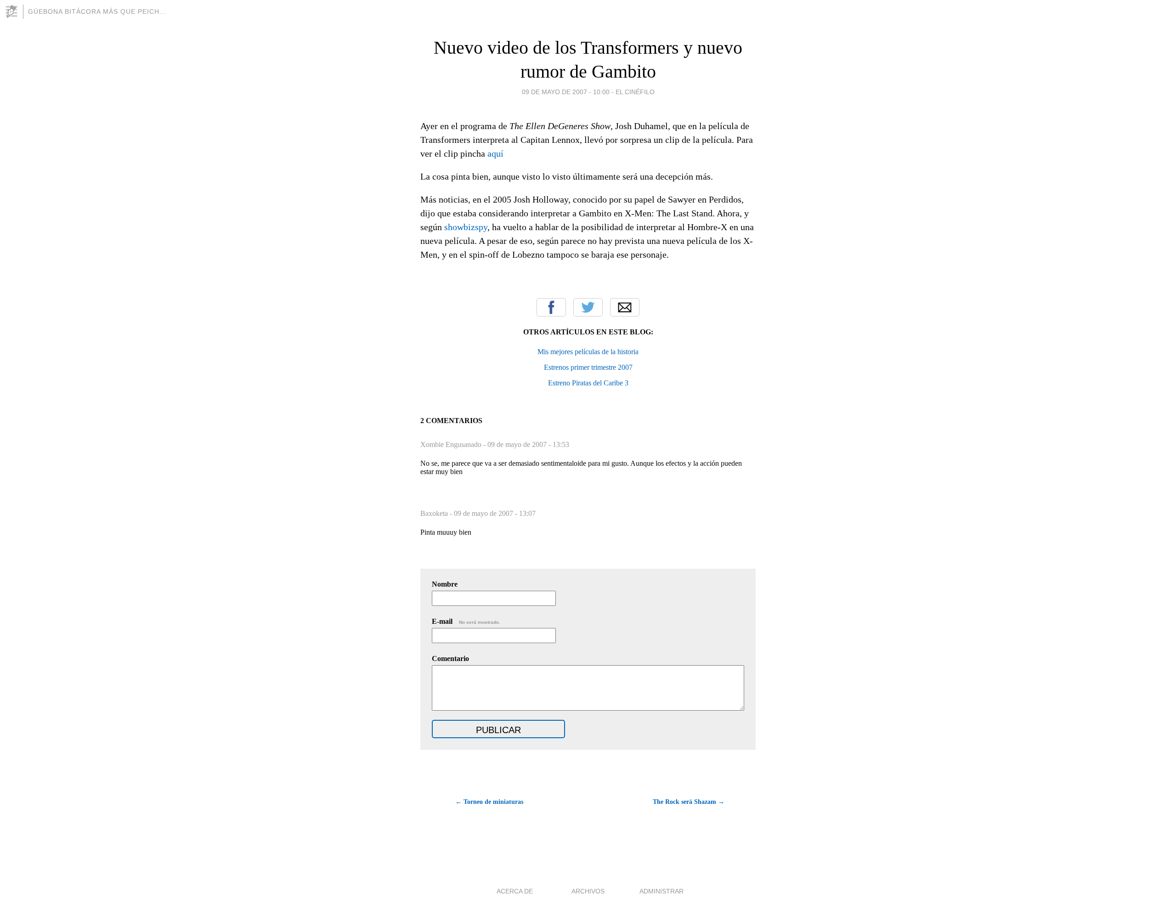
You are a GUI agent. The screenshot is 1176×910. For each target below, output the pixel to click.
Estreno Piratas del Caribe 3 (588, 383)
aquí (495, 153)
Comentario (450, 658)
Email (624, 307)
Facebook (551, 307)
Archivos (588, 891)
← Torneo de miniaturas (489, 801)
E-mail (466, 621)
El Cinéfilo (635, 92)
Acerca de (515, 891)
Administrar (661, 891)
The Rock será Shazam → (688, 801)
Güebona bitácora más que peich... (97, 11)
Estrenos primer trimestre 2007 (588, 367)
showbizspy (465, 227)
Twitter (588, 307)
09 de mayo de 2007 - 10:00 (566, 92)
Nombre (445, 584)
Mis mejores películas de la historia (588, 352)
